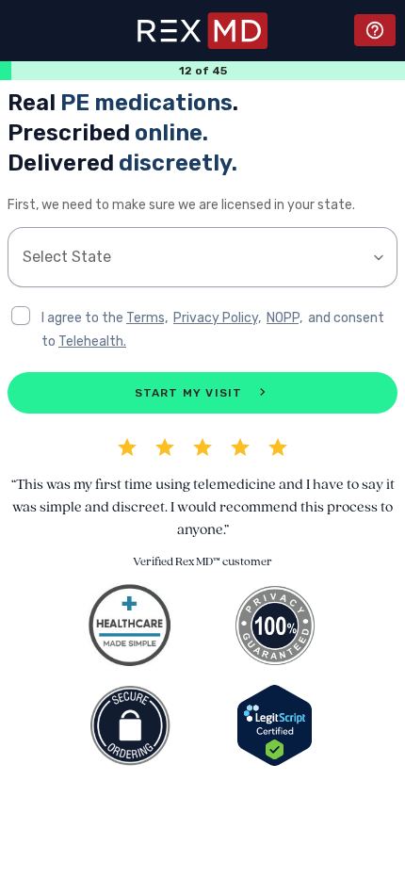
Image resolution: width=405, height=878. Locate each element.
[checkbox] (20, 315)
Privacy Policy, (217, 318)
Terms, (147, 318)
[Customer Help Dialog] (375, 30)
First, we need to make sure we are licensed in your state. (181, 205)
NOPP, (284, 318)
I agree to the (83, 318)
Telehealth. (92, 341)
